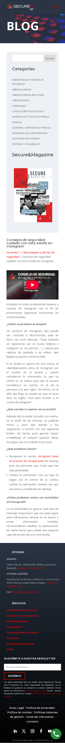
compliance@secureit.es (36, 691)
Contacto (32, 721)
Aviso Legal (16, 708)
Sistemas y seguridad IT (26, 144)
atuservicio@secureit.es (25, 592)
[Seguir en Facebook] (41, 731)
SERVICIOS (19, 603)
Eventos (17, 122)
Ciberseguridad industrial (28, 95)
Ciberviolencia (20, 100)
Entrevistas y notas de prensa (30, 116)
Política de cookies (19, 712)
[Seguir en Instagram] (32, 731)
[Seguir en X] (23, 731)
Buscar (50, 58)
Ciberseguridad (21, 89)
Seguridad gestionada (26, 138)
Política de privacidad (40, 708)
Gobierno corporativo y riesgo (31, 127)
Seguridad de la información (29, 133)
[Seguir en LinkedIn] (15, 731)
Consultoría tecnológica (28, 111)
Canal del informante (39, 717)
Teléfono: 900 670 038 (31, 568)
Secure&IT (13, 252)
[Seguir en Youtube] (49, 731)
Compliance (19, 106)
